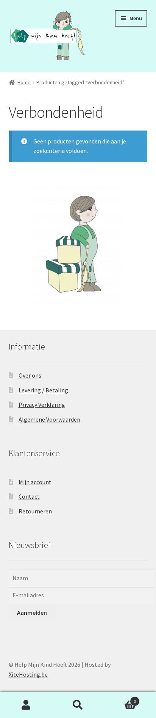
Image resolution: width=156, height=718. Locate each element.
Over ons (30, 375)
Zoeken (78, 705)
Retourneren (35, 511)
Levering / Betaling (43, 390)
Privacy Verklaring (42, 404)
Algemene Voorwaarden (49, 419)
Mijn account (35, 482)
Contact (29, 496)
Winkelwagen (120, 698)
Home (24, 82)
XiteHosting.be (28, 674)
